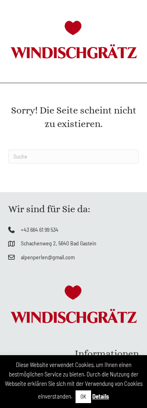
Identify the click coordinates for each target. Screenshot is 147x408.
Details (100, 396)
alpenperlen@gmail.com (48, 257)
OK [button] (83, 396)
